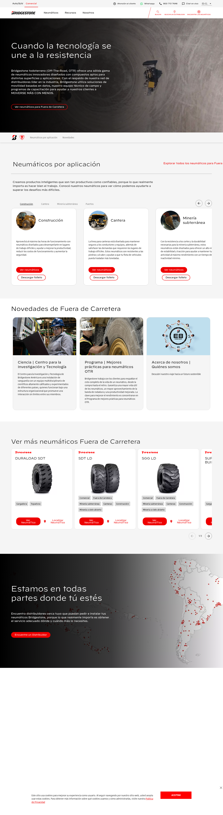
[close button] (221, 788)
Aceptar (176, 795)
